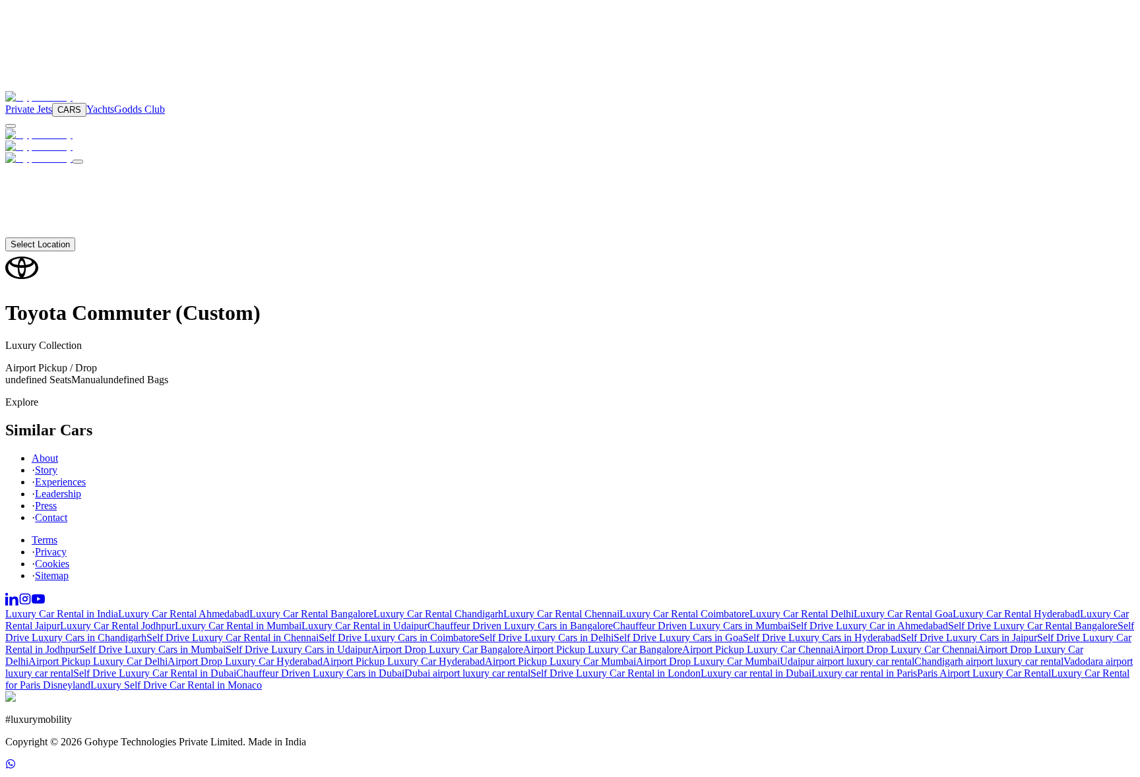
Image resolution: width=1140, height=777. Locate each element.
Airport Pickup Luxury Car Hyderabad (404, 661)
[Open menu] (10, 126)
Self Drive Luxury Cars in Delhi (546, 637)
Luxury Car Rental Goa (903, 613)
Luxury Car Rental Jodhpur (117, 625)
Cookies (52, 563)
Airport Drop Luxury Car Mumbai (708, 661)
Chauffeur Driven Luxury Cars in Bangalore (520, 625)
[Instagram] (25, 601)
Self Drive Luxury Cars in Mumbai (152, 649)
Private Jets (28, 109)
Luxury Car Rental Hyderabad (1016, 613)
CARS (69, 110)
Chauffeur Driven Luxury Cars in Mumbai (701, 625)
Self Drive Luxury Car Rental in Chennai (232, 637)
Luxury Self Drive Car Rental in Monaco (176, 685)
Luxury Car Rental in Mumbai (238, 625)
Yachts (100, 109)
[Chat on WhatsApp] (10, 765)
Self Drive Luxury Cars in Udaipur (298, 649)
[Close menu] (78, 162)
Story (46, 470)
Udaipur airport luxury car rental (847, 661)
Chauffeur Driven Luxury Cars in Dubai (320, 673)
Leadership (58, 493)
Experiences (60, 481)
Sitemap (52, 575)
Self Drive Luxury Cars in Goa (678, 637)
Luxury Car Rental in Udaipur (364, 625)
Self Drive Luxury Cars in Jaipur (969, 637)
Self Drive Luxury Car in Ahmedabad (869, 625)
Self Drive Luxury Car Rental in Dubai (154, 673)
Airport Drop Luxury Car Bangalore (447, 649)
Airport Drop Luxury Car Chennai (905, 649)
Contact (37, 231)
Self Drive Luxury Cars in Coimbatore (399, 637)
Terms (44, 539)
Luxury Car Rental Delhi (801, 613)
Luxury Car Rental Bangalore (311, 613)
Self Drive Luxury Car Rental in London (615, 673)
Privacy (51, 551)
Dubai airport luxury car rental (467, 673)
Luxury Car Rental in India (61, 613)
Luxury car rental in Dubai (756, 673)
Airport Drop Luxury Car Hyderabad (245, 661)
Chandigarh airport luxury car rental (988, 661)
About (34, 219)
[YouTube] (38, 601)
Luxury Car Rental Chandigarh (438, 613)
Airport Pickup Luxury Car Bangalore (602, 649)
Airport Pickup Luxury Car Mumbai (560, 661)
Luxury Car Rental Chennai (561, 613)
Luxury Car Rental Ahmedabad (183, 613)
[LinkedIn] (11, 601)
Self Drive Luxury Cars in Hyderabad (822, 637)
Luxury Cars (49, 171)
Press (46, 505)
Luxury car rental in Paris (864, 673)
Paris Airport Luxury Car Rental (984, 673)
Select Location (40, 244)
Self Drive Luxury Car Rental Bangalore (1033, 625)
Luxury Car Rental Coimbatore (684, 613)
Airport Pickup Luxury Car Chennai (757, 649)
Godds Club (139, 109)
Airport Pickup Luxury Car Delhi (98, 661)
